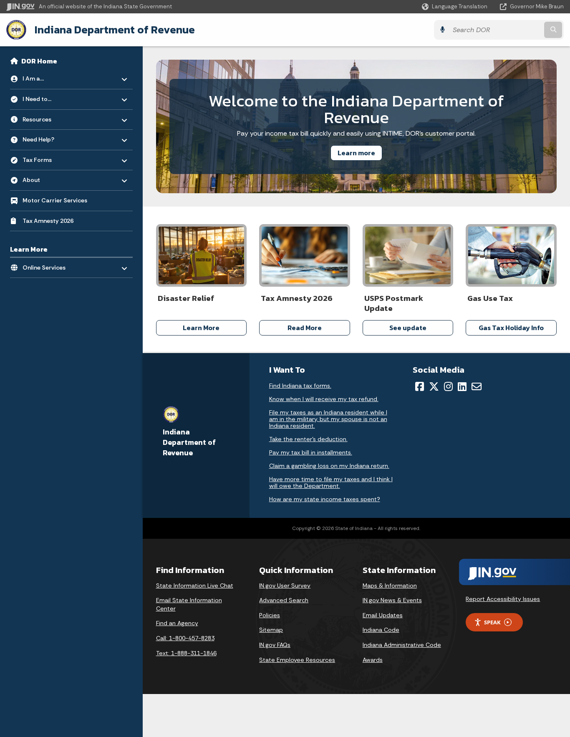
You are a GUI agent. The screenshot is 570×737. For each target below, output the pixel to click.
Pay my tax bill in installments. (310, 452)
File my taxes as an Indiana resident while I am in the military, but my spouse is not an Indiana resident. (328, 419)
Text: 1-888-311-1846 (186, 653)
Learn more (356, 153)
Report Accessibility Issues (503, 599)
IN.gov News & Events (392, 600)
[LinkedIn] (462, 386)
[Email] (477, 386)
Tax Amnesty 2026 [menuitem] (48, 221)
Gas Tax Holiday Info (511, 328)
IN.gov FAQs (274, 645)
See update (407, 328)
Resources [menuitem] (47, 117)
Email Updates (383, 615)
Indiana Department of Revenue (115, 30)
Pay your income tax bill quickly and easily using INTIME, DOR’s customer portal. (356, 133)
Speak (492, 622)
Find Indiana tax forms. (300, 385)
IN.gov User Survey (284, 585)
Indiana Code (381, 630)
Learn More (201, 328)
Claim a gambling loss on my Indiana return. (329, 465)
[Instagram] (448, 386)
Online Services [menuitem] (47, 265)
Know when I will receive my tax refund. (323, 399)
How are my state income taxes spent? (324, 499)
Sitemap (271, 630)
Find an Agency (177, 623)
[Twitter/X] (434, 386)
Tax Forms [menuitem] (47, 157)
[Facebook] (419, 386)
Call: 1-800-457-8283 (185, 638)
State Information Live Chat (194, 585)
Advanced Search (283, 600)
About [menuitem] (47, 178)
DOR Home (39, 61)
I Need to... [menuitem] (47, 97)
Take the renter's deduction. (308, 439)
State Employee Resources (297, 660)
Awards (373, 660)
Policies (269, 615)
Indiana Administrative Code (402, 645)
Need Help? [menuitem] (47, 137)
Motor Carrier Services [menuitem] (55, 200)
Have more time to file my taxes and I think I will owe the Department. (331, 482)
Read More (305, 328)
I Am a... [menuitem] (47, 76)
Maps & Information (390, 585)
